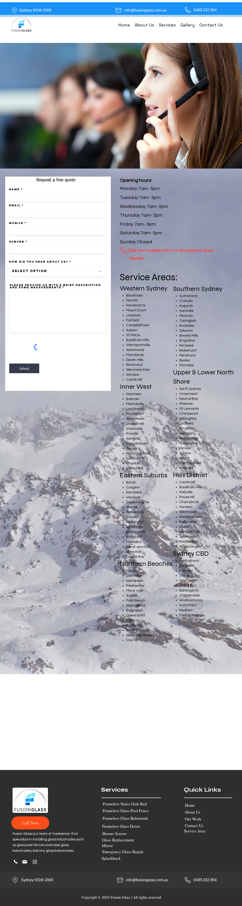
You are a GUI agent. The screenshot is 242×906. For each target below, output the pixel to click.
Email (15, 205)
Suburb (16, 241)
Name (14, 189)
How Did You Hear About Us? (38, 262)
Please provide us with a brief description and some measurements (55, 286)
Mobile (16, 223)
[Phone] (123, 250)
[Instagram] (35, 862)
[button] (167, 25)
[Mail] (25, 862)
